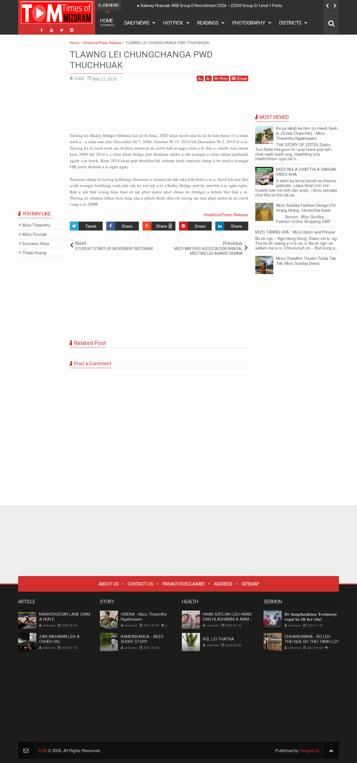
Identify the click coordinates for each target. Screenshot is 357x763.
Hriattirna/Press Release (226, 214)
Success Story (35, 243)
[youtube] (51, 30)
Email (242, 78)
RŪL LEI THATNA (218, 639)
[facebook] (41, 30)
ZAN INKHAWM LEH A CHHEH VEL (59, 639)
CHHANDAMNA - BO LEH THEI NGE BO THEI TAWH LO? (311, 639)
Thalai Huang (34, 252)
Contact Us (140, 584)
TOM (42, 750)
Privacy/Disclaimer (183, 584)
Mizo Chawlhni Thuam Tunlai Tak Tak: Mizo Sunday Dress (306, 261)
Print (223, 78)
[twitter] (61, 30)
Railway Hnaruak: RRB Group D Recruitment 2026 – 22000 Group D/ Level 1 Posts (211, 5)
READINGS (207, 23)
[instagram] (71, 30)
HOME (107, 22)
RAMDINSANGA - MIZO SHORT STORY (142, 639)
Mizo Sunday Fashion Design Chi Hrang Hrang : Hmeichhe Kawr (306, 208)
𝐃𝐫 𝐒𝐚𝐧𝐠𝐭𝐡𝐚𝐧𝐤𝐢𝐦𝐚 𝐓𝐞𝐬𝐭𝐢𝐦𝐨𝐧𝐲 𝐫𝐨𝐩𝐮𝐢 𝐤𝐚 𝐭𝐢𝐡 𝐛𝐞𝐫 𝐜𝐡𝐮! (310, 617)
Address (223, 584)
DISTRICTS (290, 23)
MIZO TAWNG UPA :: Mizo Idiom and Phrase (295, 232)
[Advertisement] (159, 108)
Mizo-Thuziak (34, 234)
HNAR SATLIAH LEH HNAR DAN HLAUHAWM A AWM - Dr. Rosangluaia (227, 619)
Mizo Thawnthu (36, 225)
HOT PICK (173, 23)
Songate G (309, 750)
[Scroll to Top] (331, 750)
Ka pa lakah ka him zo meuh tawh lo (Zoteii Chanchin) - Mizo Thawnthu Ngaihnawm (306, 133)
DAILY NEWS (136, 23)
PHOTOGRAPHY (248, 23)
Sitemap (250, 584)
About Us (108, 584)
